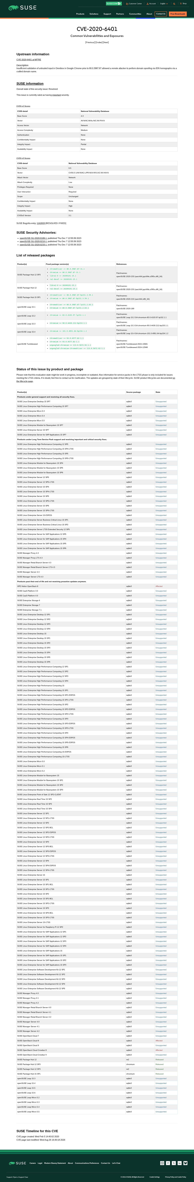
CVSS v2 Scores (23, 106)
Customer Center (135, 4)
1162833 (41, 223)
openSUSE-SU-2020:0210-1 (33, 241)
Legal (40, 1163)
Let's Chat (116, 1163)
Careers (33, 1163)
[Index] (98, 42)
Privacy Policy (169, 1177)
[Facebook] (168, 1163)
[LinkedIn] (180, 1163)
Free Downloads (178, 14)
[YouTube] (162, 1163)
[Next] (106, 42)
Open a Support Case (20, 1177)
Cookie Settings (155, 1177)
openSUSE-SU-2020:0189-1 (33, 238)
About (70, 1163)
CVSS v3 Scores (23, 158)
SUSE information (30, 83)
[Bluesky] (185, 1163)
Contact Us (160, 14)
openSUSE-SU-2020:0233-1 (33, 245)
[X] (174, 1163)
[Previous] (90, 42)
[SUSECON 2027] (114, 3)
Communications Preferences (87, 1163)
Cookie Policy (181, 1177)
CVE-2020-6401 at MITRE (28, 60)
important (56, 95)
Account (152, 4)
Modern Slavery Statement (55, 1163)
